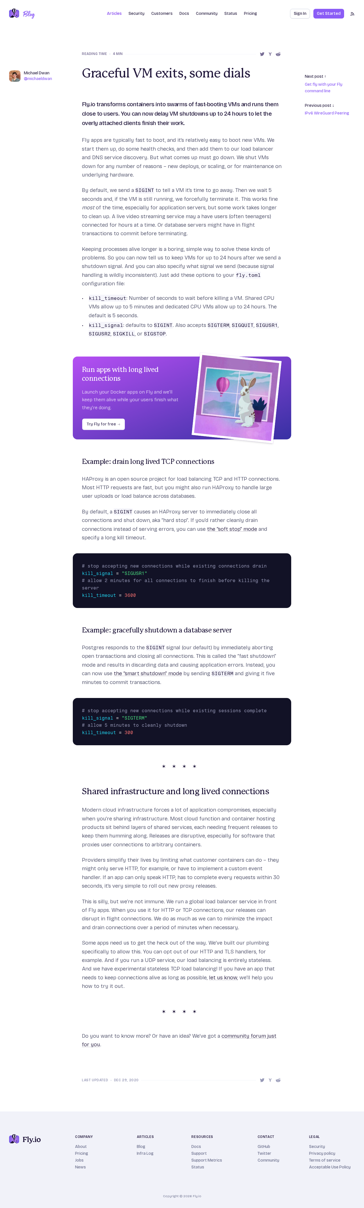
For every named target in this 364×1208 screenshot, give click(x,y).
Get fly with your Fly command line (323, 87)
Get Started (329, 13)
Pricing (250, 13)
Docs (196, 1146)
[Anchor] (78, 461)
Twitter (264, 1153)
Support (199, 1153)
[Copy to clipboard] (285, 559)
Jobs (79, 1160)
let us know (223, 977)
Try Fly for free (103, 424)
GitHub (264, 1146)
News (80, 1167)
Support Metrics (206, 1160)
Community (207, 13)
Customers (162, 13)
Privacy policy (322, 1153)
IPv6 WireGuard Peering (327, 113)
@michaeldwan (38, 78)
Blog (141, 1146)
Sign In (300, 13)
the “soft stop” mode (232, 529)
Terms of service (324, 1160)
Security (136, 13)
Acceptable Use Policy (330, 1167)
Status (230, 13)
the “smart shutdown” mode (148, 673)
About (81, 1146)
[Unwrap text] (278, 559)
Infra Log (145, 1153)
